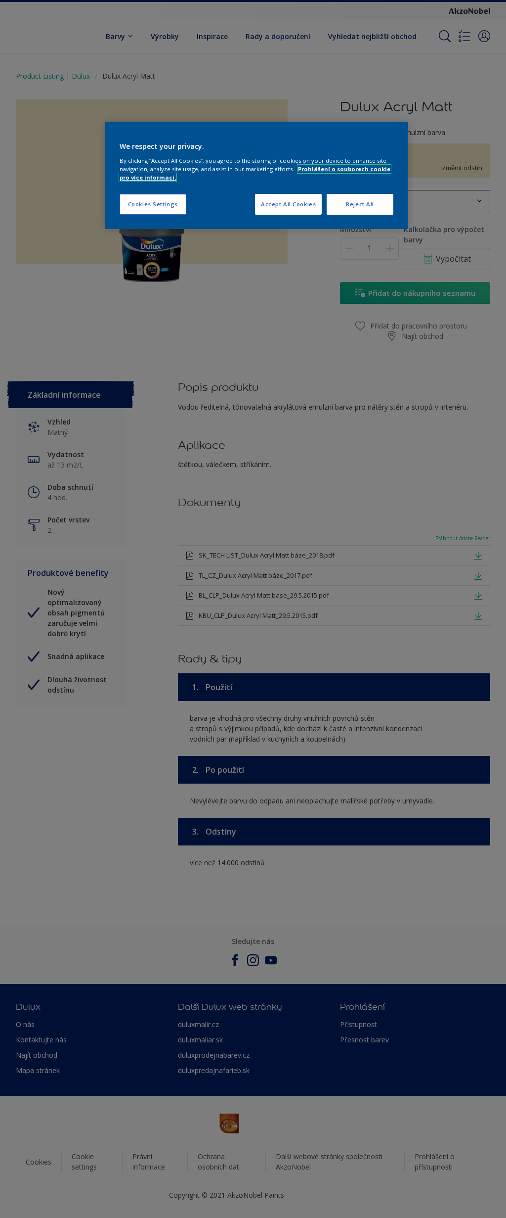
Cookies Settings (153, 204)
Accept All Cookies (288, 204)
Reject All (360, 204)
